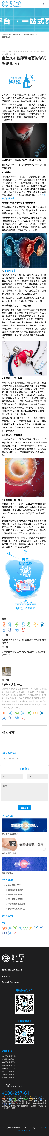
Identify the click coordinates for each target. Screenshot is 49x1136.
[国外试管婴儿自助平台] (11, 3)
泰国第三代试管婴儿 (10, 834)
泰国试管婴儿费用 (9, 853)
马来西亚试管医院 (15, 899)
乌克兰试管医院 (8, 1071)
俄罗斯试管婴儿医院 (16, 908)
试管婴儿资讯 (7, 37)
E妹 (6, 54)
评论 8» (13, 54)
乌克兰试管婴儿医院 (16, 904)
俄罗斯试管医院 (8, 1074)
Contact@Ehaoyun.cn (10, 982)
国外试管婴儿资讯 (9, 1056)
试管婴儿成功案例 (9, 1059)
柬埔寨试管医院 (8, 1077)
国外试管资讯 (29, 34)
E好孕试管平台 (34, 51)
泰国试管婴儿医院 (15, 889)
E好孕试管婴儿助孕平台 (11, 34)
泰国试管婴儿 (7, 872)
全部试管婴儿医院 (13, 885)
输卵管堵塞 (10, 270)
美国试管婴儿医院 (15, 894)
